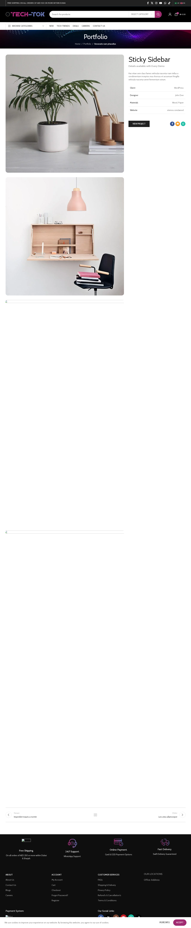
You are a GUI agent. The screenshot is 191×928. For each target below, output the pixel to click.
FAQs (100, 879)
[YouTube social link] (160, 3)
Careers (9, 895)
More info (164, 922)
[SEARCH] (158, 14)
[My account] (170, 14)
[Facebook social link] (148, 3)
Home (77, 44)
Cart (53, 885)
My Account (57, 879)
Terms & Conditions (107, 900)
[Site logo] (25, 14)
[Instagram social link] (156, 3)
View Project (139, 123)
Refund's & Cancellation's (109, 895)
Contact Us (11, 885)
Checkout (56, 890)
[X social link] (152, 3)
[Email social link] (177, 124)
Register (55, 900)
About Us (10, 879)
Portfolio (87, 44)
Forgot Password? (60, 895)
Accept (179, 922)
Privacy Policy (104, 890)
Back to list (95, 815)
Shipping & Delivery (107, 885)
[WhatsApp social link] (165, 3)
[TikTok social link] (169, 3)
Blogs (8, 890)
